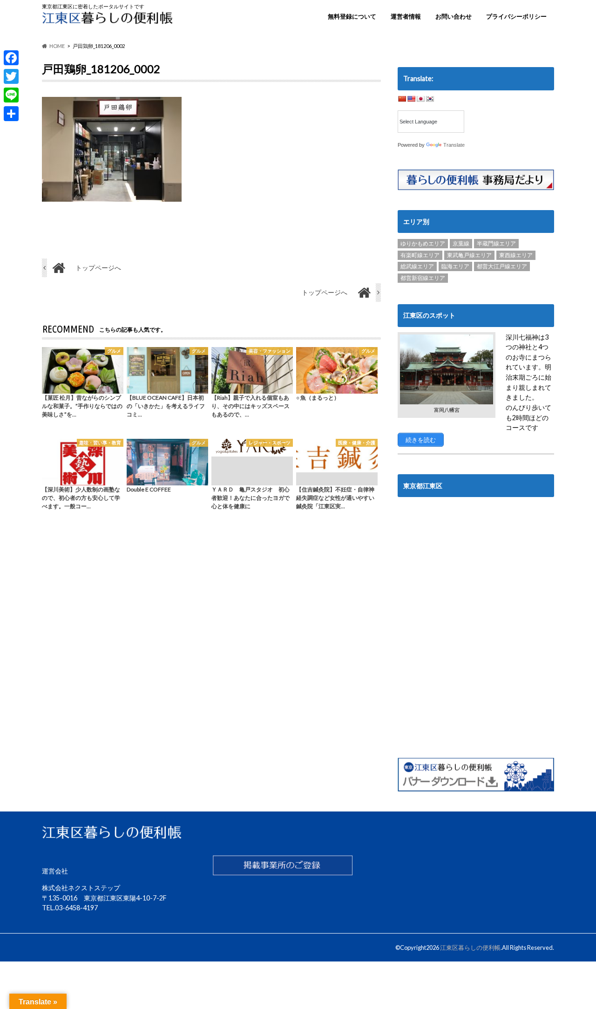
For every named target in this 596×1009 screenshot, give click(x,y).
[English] (411, 98)
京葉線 (461, 243)
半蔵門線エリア (496, 243)
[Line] (11, 95)
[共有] (11, 113)
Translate (454, 145)
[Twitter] (11, 76)
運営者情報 (406, 16)
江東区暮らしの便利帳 (470, 947)
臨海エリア (455, 266)
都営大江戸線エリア (502, 266)
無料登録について (352, 16)
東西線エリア (516, 255)
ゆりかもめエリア (422, 243)
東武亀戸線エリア (469, 255)
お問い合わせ (453, 16)
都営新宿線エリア (422, 277)
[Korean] (430, 98)
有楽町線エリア (420, 255)
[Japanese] (420, 98)
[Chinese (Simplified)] (402, 98)
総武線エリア (417, 266)
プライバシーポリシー (516, 16)
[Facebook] (11, 57)
